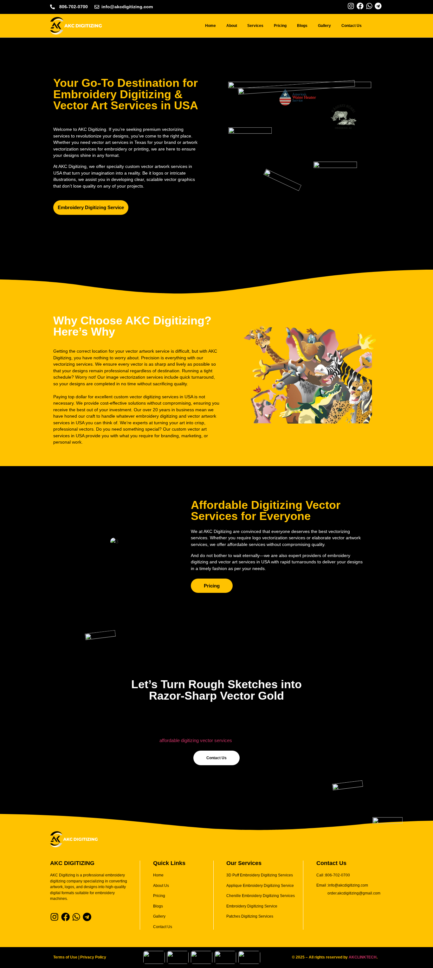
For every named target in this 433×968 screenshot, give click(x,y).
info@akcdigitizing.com (127, 6)
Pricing (280, 25)
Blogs (302, 25)
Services (255, 25)
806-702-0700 (73, 6)
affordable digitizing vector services (195, 740)
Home (210, 25)
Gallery (324, 25)
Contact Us (351, 25)
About (231, 25)
